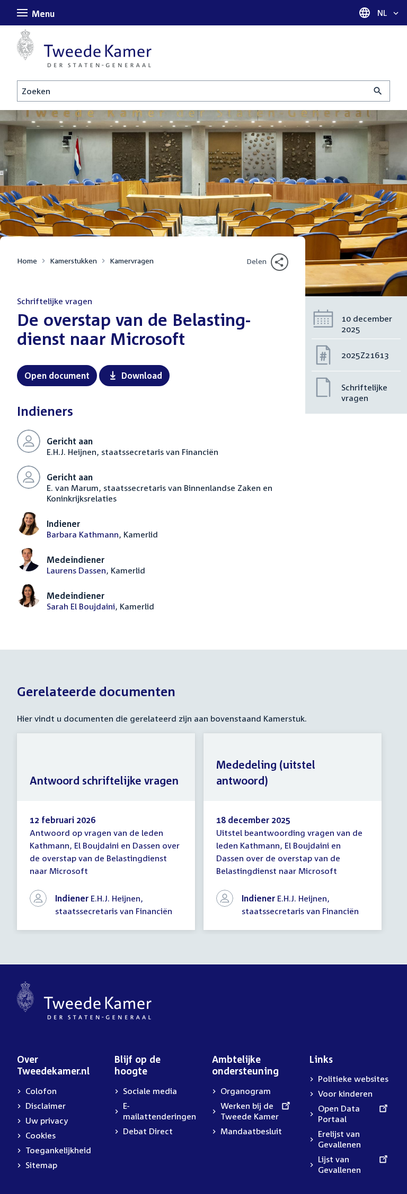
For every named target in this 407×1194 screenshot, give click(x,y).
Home (27, 260)
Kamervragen (132, 260)
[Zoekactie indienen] (378, 91)
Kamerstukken (73, 260)
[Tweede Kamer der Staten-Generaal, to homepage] (84, 48)
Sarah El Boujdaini (81, 606)
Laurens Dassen (76, 570)
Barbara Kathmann (83, 534)
